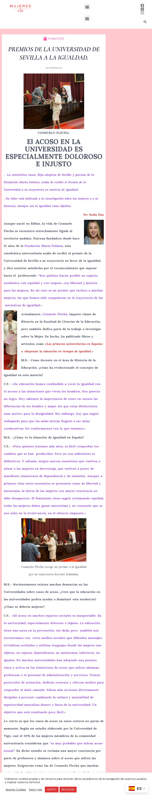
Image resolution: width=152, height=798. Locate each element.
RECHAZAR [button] (68, 789)
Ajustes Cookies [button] (16, 789)
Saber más (35, 789)
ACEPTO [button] (51, 789)
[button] (87, 7)
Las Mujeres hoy (53, 67)
